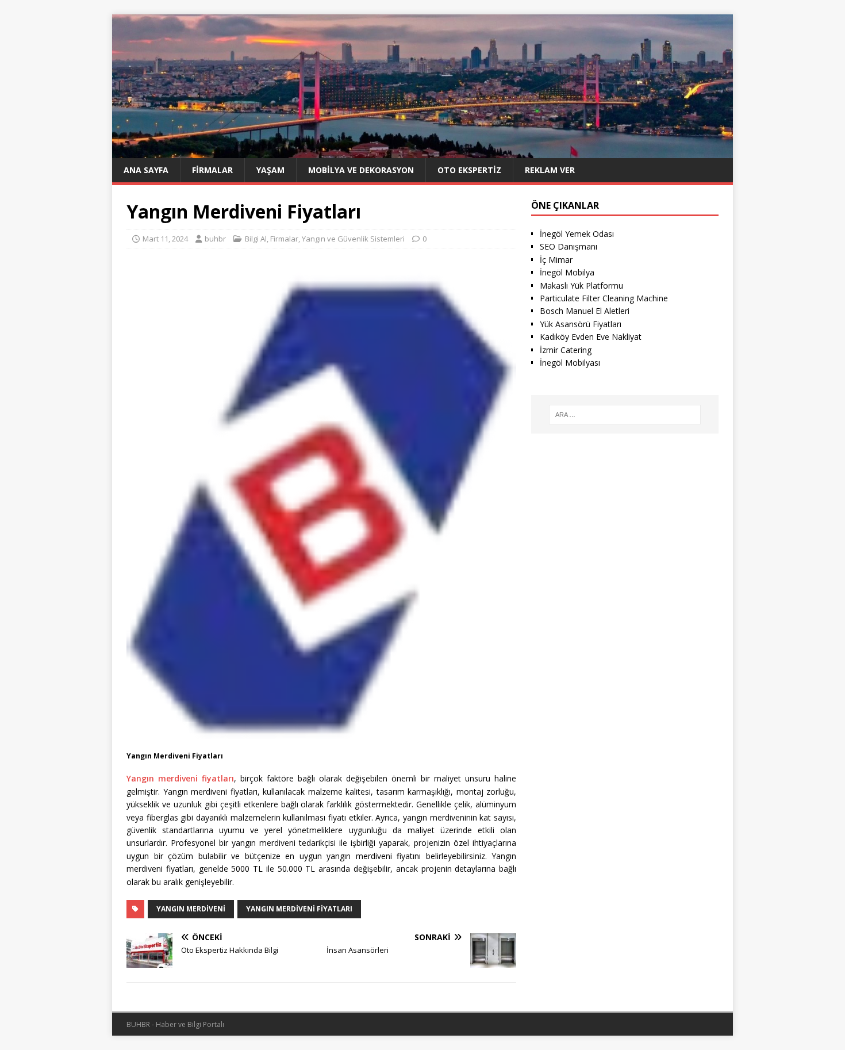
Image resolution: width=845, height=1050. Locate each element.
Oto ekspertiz (469, 169)
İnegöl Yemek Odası (577, 233)
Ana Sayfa (146, 169)
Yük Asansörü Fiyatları (580, 324)
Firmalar (212, 169)
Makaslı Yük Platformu (581, 285)
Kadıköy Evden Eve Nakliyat (591, 336)
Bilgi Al (256, 238)
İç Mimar (556, 259)
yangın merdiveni (190, 909)
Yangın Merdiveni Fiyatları (299, 909)
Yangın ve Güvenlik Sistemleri (353, 238)
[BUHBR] (422, 150)
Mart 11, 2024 (165, 238)
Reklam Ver (550, 169)
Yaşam (270, 169)
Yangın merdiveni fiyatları (180, 778)
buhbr (215, 238)
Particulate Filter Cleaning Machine (604, 298)
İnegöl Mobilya (567, 272)
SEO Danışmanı (568, 246)
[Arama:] (624, 414)
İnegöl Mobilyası (570, 362)
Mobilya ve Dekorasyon (361, 169)
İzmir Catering (566, 349)
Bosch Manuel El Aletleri (584, 310)
